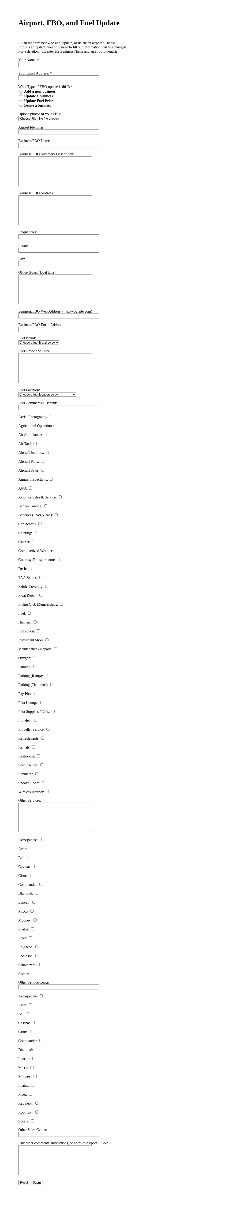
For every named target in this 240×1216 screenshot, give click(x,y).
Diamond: (25, 893)
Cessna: (24, 867)
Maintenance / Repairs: (35, 649)
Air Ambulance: (30, 435)
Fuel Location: (29, 390)
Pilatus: (23, 929)
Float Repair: (28, 595)
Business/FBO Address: (36, 193)
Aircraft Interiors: (31, 453)
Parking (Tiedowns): (33, 685)
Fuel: (22, 613)
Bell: (21, 858)
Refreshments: (28, 738)
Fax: (21, 259)
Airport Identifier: (31, 127)
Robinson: (26, 956)
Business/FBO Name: (34, 141)
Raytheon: (26, 947)
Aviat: (22, 849)
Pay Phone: (26, 694)
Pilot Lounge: (28, 703)
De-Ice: (23, 569)
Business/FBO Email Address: (40, 325)
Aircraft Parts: (28, 461)
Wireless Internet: (31, 792)
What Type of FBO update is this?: (44, 87)
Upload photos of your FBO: (39, 114)
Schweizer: (26, 965)
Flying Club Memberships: (38, 604)
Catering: (25, 533)
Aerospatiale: (28, 996)
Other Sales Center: (32, 1130)
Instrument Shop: (31, 640)
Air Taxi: (25, 444)
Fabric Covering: (30, 586)
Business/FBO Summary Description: (46, 154)
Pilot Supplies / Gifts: (34, 712)
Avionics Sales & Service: (37, 497)
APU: (22, 488)
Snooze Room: (29, 783)
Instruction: (26, 631)
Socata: (23, 974)
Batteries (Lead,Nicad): (35, 515)
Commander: (28, 885)
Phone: (23, 245)
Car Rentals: (27, 524)
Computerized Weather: (35, 551)
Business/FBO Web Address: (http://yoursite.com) (55, 311)
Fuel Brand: (27, 338)
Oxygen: (24, 658)
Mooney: (25, 920)
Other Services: (29, 800)
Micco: (23, 911)
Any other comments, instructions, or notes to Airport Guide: (63, 1143)
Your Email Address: (33, 73)
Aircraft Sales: (28, 470)
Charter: (24, 542)
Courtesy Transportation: (36, 560)
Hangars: (25, 622)
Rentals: (24, 747)
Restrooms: (26, 756)
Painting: (24, 667)
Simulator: (26, 774)
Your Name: (27, 60)
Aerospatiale (27, 840)
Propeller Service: (31, 729)
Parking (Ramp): (30, 676)
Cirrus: (23, 876)
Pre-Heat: (25, 720)
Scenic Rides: (28, 765)
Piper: (22, 938)
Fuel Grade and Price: (34, 351)
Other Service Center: (34, 982)
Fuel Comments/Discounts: (38, 403)
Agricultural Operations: (36, 426)
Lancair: (24, 902)
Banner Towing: (30, 506)
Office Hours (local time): (37, 272)
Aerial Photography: (33, 417)
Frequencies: (27, 232)
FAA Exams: (28, 578)
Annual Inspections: (33, 479)
